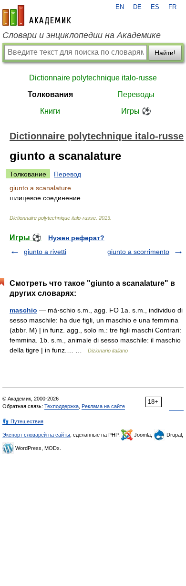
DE (137, 7)
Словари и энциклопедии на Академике (81, 35)
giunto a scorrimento (138, 251)
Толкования (50, 94)
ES (155, 7)
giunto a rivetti (45, 251)
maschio (23, 310)
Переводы (136, 94)
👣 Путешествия (22, 421)
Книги (50, 111)
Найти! (165, 53)
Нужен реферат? (76, 238)
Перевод (67, 174)
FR (172, 7)
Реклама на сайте (103, 406)
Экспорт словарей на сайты (36, 435)
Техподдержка (61, 406)
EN (119, 7)
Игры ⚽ (136, 111)
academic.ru (36, 15)
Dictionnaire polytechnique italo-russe (93, 78)
